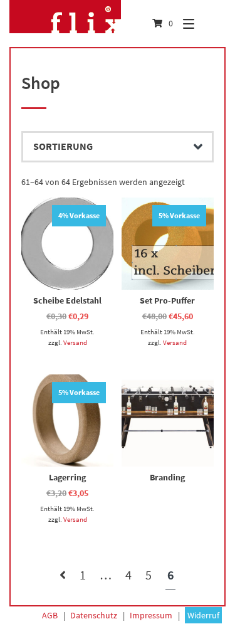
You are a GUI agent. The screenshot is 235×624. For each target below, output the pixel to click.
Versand (75, 342)
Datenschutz (93, 615)
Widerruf (203, 615)
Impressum (151, 615)
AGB (50, 615)
